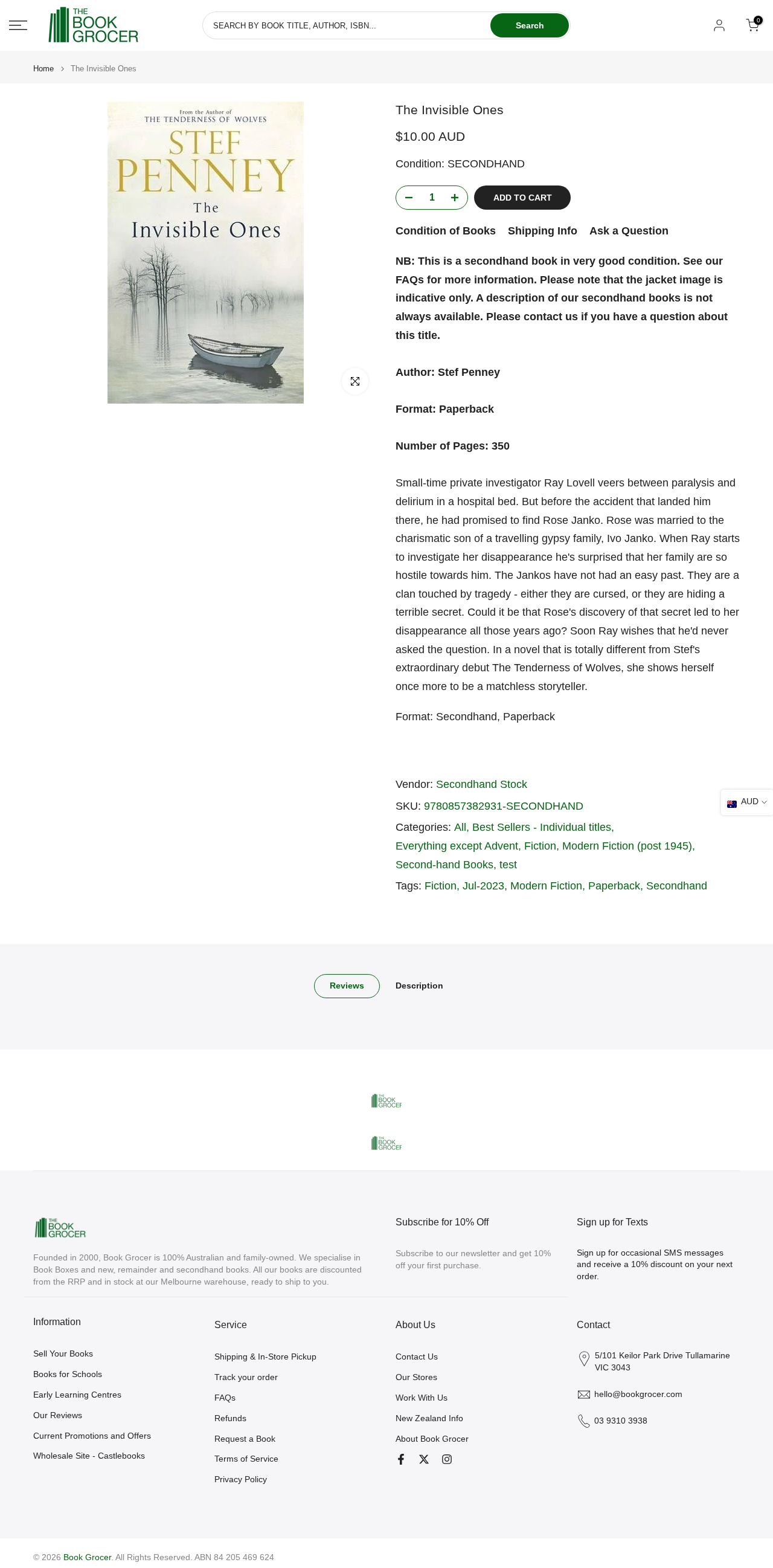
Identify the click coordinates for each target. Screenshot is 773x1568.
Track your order (246, 1377)
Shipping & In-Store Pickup (265, 1356)
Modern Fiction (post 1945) (627, 846)
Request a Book (244, 1439)
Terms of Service (246, 1458)
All (460, 827)
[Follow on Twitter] (424, 1459)
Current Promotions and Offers (92, 1436)
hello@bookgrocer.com (638, 1394)
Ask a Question (629, 231)
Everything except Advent (457, 846)
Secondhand (676, 886)
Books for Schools (67, 1374)
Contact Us (417, 1356)
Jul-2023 (483, 886)
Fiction (540, 846)
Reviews (347, 985)
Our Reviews (57, 1415)
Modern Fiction (546, 886)
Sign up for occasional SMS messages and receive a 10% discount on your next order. (655, 1264)
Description (419, 985)
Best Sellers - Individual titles (541, 827)
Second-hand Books (444, 865)
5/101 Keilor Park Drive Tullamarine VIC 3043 (662, 1361)
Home (43, 69)
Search (530, 25)
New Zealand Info (429, 1418)
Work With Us (421, 1397)
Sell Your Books (63, 1353)
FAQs (225, 1397)
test (508, 865)
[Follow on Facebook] (401, 1459)
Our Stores (416, 1377)
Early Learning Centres (77, 1394)
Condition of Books (446, 231)
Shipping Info (542, 231)
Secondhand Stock (481, 784)
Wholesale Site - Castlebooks (89, 1455)
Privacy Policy (240, 1479)
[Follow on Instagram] (446, 1459)
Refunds (230, 1418)
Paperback (614, 886)
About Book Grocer (432, 1439)
